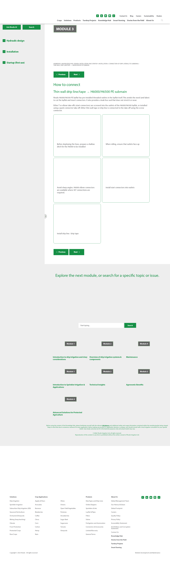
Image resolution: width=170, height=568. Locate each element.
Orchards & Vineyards (17, 516)
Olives (62, 501)
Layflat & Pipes (91, 512)
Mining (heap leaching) (17, 519)
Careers (138, 16)
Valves (88, 519)
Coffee (37, 516)
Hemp (37, 530)
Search (31, 27)
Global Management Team (120, 501)
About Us (150, 20)
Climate (12, 523)
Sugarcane (64, 523)
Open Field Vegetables (68, 508)
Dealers (159, 16)
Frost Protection (15, 527)
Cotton (37, 527)
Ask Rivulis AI (11, 27)
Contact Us (123, 16)
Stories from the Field (135, 20)
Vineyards (63, 530)
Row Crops (13, 534)
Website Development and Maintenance (147, 553)
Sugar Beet (64, 519)
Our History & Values (118, 505)
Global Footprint (116, 508)
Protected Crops (15, 530)
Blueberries (39, 512)
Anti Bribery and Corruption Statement (120, 527)
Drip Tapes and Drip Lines (94, 501)
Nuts (36, 534)
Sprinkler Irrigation (16, 505)
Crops (59, 20)
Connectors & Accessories (94, 527)
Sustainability (149, 16)
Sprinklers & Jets (91, 508)
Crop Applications (41, 497)
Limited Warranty (92, 530)
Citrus (37, 519)
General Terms (91, 534)
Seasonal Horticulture (17, 512)
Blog (131, 16)
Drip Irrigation (14, 501)
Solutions (67, 20)
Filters (88, 516)
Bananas (38, 508)
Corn (36, 523)
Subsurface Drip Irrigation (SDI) (20, 508)
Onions (62, 505)
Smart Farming (119, 20)
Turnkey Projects (89, 20)
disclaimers (105, 425)
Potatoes (63, 512)
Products (77, 20)
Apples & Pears (40, 501)
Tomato (63, 527)
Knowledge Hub (104, 20)
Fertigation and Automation (95, 523)
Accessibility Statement (119, 523)
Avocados (38, 505)
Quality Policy (115, 516)
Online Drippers (91, 505)
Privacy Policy (115, 519)
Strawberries (64, 516)
